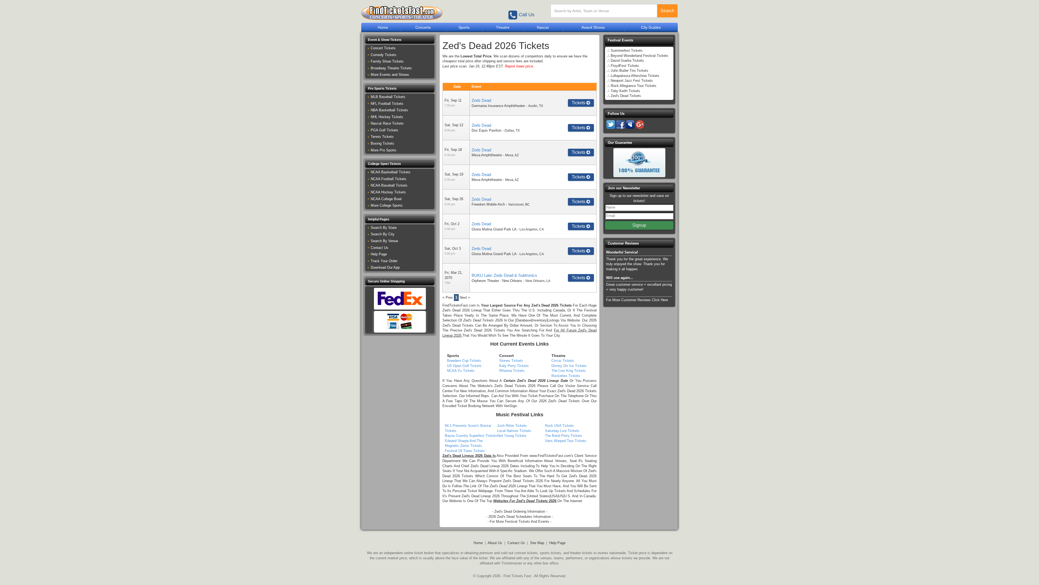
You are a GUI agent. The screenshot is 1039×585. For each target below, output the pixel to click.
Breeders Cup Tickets (464, 361)
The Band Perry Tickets (563, 436)
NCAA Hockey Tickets (388, 192)
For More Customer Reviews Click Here (637, 300)
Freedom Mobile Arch (488, 204)
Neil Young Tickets (512, 436)
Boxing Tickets (382, 143)
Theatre (502, 27)
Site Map (537, 543)
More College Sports (387, 205)
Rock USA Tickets (559, 426)
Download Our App (385, 267)
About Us (495, 543)
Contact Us (379, 248)
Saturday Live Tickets (562, 431)
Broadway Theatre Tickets (391, 68)
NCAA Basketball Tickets (390, 172)
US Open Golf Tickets (464, 366)
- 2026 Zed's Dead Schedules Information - (519, 517)
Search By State (384, 228)
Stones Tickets (511, 361)
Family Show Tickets (387, 61)
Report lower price (519, 66)
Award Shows (593, 27)
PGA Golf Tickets (384, 130)
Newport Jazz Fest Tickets (632, 81)
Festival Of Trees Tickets (465, 451)
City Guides (651, 27)
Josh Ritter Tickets (512, 426)
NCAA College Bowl (386, 199)
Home (383, 27)
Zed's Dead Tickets (626, 96)
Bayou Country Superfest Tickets (471, 436)
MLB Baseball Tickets (388, 97)
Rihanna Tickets (512, 371)
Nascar (543, 27)
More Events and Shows (390, 75)
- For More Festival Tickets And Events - (519, 521)
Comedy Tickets (383, 55)
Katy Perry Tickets (514, 366)
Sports (463, 27)
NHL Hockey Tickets (387, 117)
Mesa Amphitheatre (487, 155)
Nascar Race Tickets (387, 123)
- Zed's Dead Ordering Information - (519, 511)
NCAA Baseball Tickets (389, 185)
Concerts (423, 27)
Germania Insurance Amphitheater (498, 106)
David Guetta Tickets (627, 60)
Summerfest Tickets (627, 50)
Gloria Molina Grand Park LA (494, 229)
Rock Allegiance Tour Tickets (633, 86)
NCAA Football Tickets (388, 179)
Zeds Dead (481, 100)
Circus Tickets (562, 361)
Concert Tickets (383, 48)
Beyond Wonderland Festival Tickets (639, 56)
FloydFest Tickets (625, 66)
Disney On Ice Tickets (569, 366)
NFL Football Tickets (387, 104)
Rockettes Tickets (565, 376)
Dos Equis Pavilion (486, 130)
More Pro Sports (383, 150)
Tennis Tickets (382, 137)
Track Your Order (384, 261)
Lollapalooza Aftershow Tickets (635, 76)
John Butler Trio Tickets (629, 71)
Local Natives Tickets (514, 431)
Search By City (382, 234)
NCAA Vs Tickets (461, 371)
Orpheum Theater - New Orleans (497, 281)
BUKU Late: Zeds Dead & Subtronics (504, 275)
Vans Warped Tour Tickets (565, 441)
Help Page (379, 254)
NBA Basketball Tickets (389, 110)
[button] (399, 40)
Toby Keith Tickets (625, 91)
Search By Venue (384, 241)
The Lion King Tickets (568, 371)
